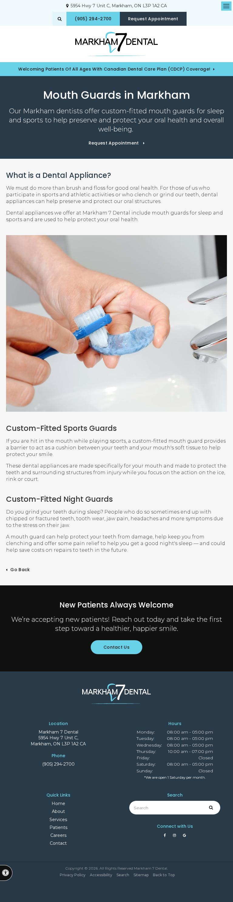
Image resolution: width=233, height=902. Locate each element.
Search (122, 875)
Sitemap (141, 875)
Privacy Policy (73, 875)
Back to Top (164, 875)
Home (58, 803)
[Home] (116, 44)
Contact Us (116, 647)
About (58, 811)
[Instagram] (176, 837)
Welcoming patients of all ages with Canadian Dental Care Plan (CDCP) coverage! (114, 69)
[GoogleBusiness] (184, 837)
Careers (58, 835)
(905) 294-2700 (58, 764)
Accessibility (101, 875)
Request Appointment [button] (153, 19)
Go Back (20, 570)
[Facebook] (166, 837)
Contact (58, 843)
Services (58, 819)
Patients (58, 827)
